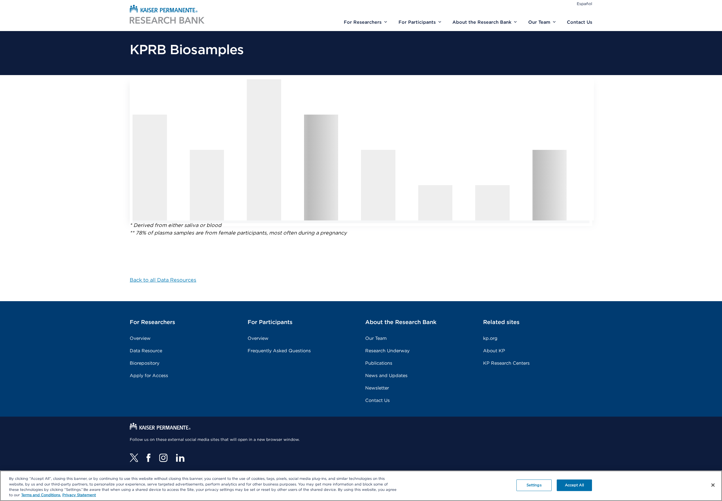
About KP (494, 351)
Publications (378, 363)
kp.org (490, 338)
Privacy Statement (79, 495)
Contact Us (377, 400)
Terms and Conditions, (41, 495)
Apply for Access (149, 375)
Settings (534, 485)
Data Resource (146, 351)
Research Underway (387, 351)
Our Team (376, 338)
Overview (140, 338)
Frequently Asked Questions (279, 351)
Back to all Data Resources (163, 280)
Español (584, 4)
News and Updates (386, 375)
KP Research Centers (506, 363)
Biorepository (144, 363)
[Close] (713, 485)
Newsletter (377, 388)
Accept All (574, 485)
